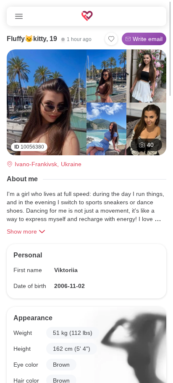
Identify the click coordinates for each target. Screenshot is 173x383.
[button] (72, 333)
